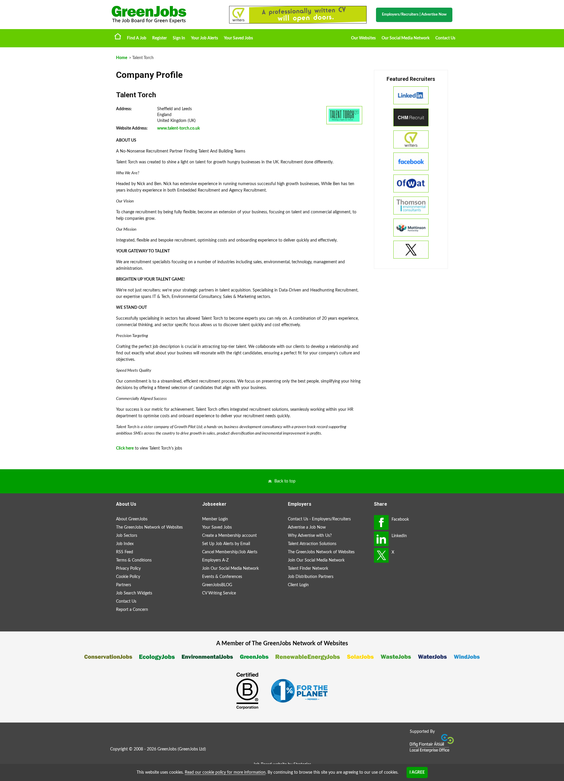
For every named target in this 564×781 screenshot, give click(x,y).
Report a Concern (132, 610)
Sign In (179, 38)
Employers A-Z (215, 560)
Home (118, 36)
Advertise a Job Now (307, 527)
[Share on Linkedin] (381, 539)
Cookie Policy (128, 577)
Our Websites (363, 38)
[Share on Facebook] (381, 522)
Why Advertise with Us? (310, 536)
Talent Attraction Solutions (312, 544)
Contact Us (445, 38)
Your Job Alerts (204, 38)
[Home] (164, 14)
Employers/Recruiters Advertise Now (414, 14)
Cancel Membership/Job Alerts (229, 552)
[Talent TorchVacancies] (344, 115)
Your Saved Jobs (238, 38)
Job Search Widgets (134, 593)
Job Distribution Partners (310, 577)
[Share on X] (381, 555)
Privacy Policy (128, 569)
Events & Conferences (222, 577)
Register (159, 38)
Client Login (298, 585)
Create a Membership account (229, 536)
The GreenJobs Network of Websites (149, 527)
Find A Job (136, 38)
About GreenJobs (131, 519)
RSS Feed (124, 552)
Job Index (125, 544)
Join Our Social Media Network (230, 569)
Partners (123, 585)
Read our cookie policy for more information (225, 772)
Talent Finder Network (308, 569)
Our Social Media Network (405, 38)
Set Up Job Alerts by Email (226, 544)
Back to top (285, 481)
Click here (125, 448)
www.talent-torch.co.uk (178, 128)
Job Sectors (126, 536)
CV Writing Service (219, 593)
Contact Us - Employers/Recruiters (319, 519)
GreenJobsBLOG (217, 585)
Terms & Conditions (134, 560)
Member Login (215, 519)
